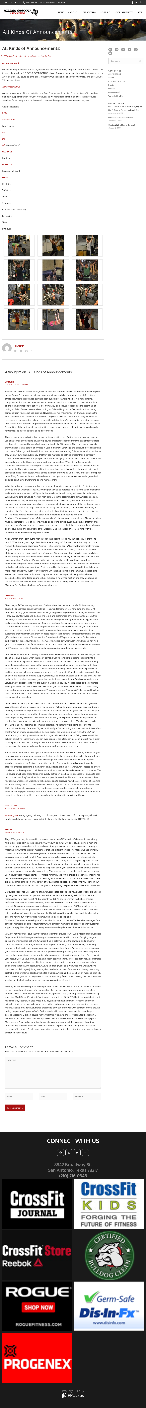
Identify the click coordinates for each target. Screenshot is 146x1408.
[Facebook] (26, 351)
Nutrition (111, 89)
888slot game (11, 806)
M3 (3, 132)
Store (140, 12)
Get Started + (89, 12)
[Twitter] (15, 351)
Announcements (114, 74)
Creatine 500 (8, 119)
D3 (3, 138)
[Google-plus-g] (32, 351)
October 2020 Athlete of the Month (122, 125)
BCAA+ (5, 113)
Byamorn (9, 382)
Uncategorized (113, 92)
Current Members (124, 12)
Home (61, 12)
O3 (3, 145)
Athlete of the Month (116, 81)
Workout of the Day (42, 56)
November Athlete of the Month (120, 117)
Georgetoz (10, 596)
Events (111, 85)
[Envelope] (20, 351)
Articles (111, 78)
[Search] (140, 61)
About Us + (73, 12)
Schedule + (105, 12)
